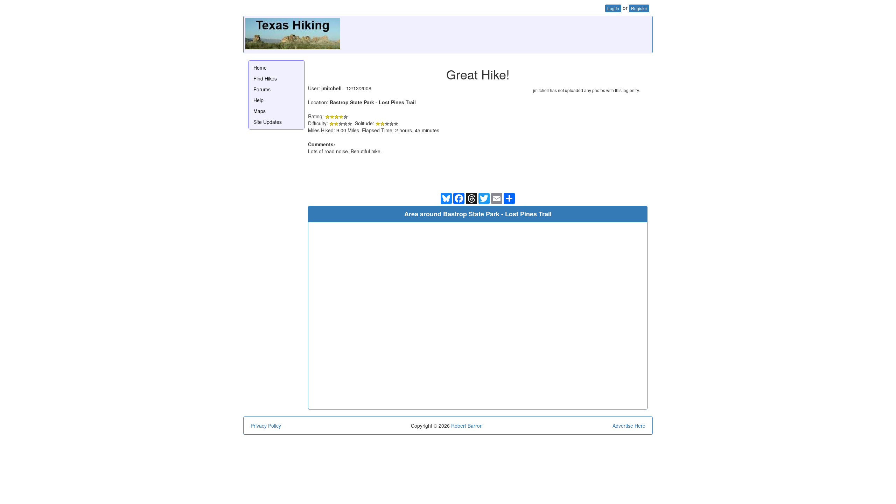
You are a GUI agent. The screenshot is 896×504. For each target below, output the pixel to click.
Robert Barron (467, 425)
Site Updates (267, 121)
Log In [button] (613, 8)
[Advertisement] (523, 33)
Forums (262, 89)
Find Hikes (265, 78)
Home (260, 67)
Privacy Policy (266, 425)
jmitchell (331, 88)
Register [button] (639, 8)
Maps (259, 110)
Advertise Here (628, 425)
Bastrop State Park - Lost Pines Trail (373, 102)
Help (258, 100)
